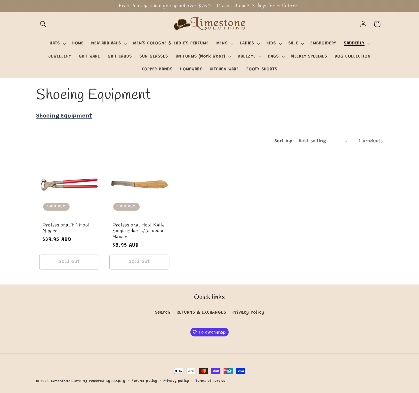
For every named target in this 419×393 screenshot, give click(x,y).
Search (162, 313)
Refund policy (144, 381)
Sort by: (283, 141)
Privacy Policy (248, 313)
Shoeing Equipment (64, 116)
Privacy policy (176, 381)
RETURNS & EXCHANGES (201, 313)
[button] (43, 24)
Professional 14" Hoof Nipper (66, 228)
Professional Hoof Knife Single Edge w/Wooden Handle (139, 231)
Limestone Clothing (69, 381)
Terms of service (210, 381)
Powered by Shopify (107, 381)
